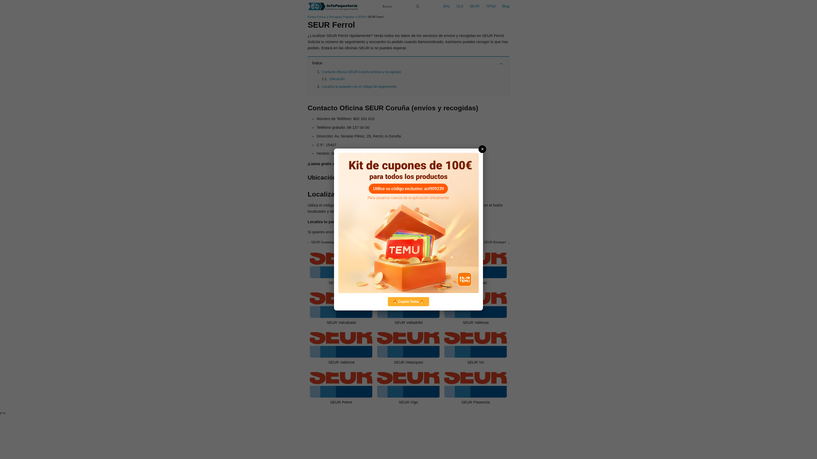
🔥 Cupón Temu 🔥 (408, 301)
